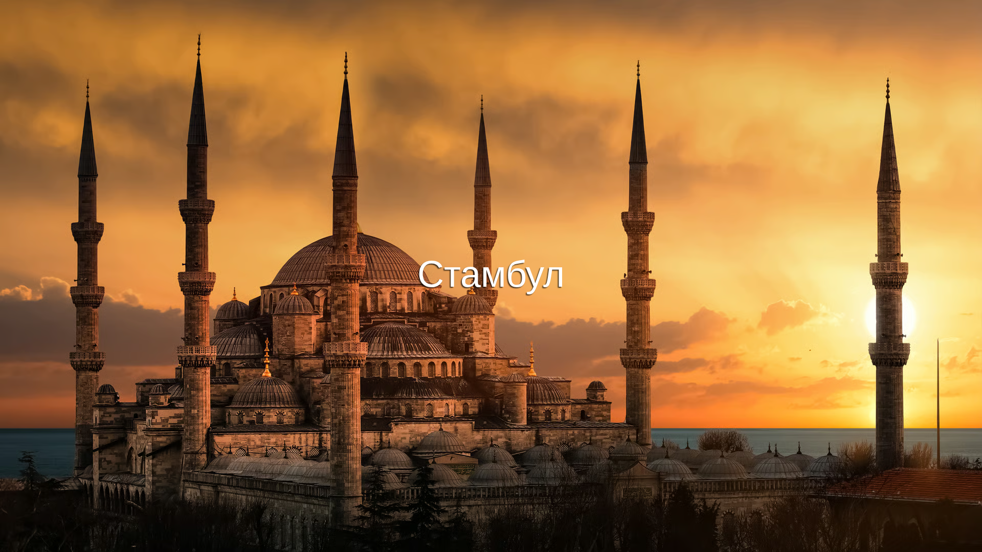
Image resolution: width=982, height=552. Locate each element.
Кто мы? (586, 542)
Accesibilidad (633, 542)
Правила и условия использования (393, 542)
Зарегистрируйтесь (524, 291)
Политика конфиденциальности (511, 542)
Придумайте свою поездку (491, 262)
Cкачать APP (440, 291)
